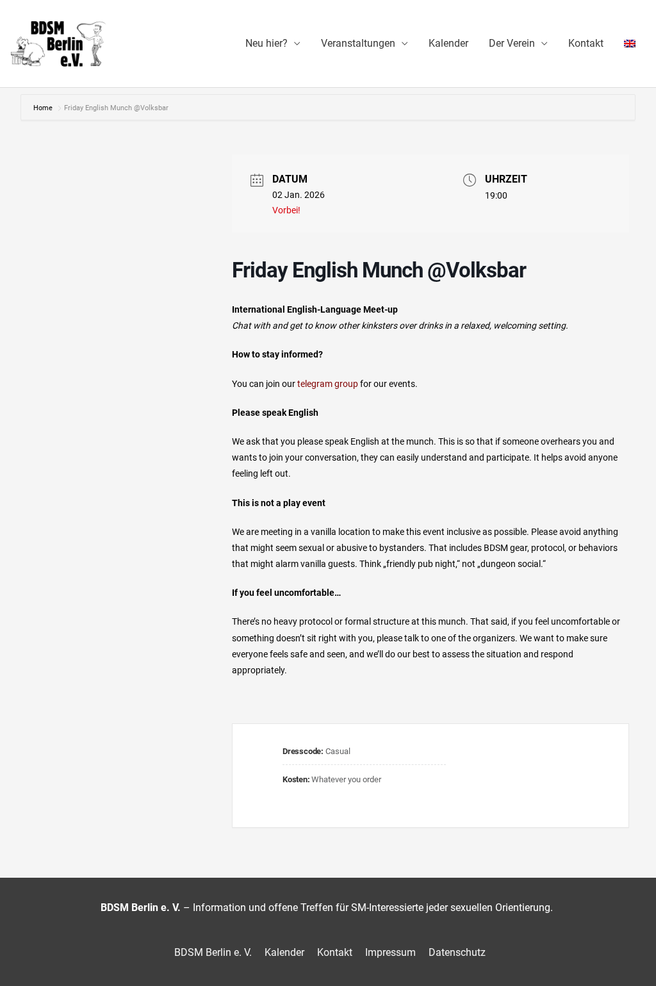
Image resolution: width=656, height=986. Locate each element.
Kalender (448, 43)
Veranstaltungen (358, 43)
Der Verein (512, 43)
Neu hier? (266, 43)
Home (43, 108)
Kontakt (585, 43)
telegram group (326, 384)
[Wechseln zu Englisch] (630, 43)
